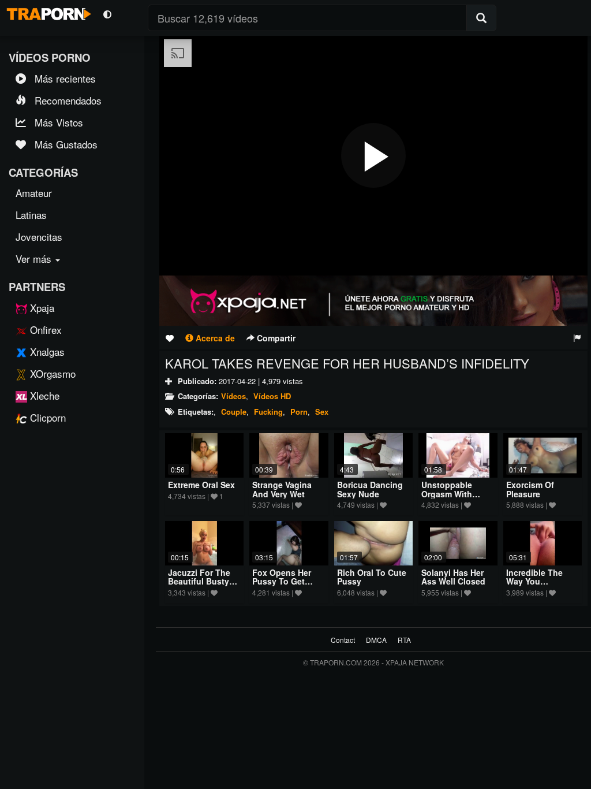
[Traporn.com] (47, 12)
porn (299, 411)
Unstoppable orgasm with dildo (446, 493)
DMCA (376, 640)
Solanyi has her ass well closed (453, 577)
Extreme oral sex (201, 484)
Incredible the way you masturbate (534, 581)
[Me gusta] (170, 338)
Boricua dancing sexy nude (370, 489)
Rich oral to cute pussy (371, 577)
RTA (404, 640)
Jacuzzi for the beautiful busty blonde (199, 581)
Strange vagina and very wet (282, 489)
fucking (268, 411)
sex (321, 411)
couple (233, 411)
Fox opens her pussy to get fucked (281, 581)
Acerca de (214, 338)
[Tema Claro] (107, 13)
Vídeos (233, 395)
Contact (343, 640)
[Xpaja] (373, 300)
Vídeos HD (272, 395)
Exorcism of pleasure (530, 489)
